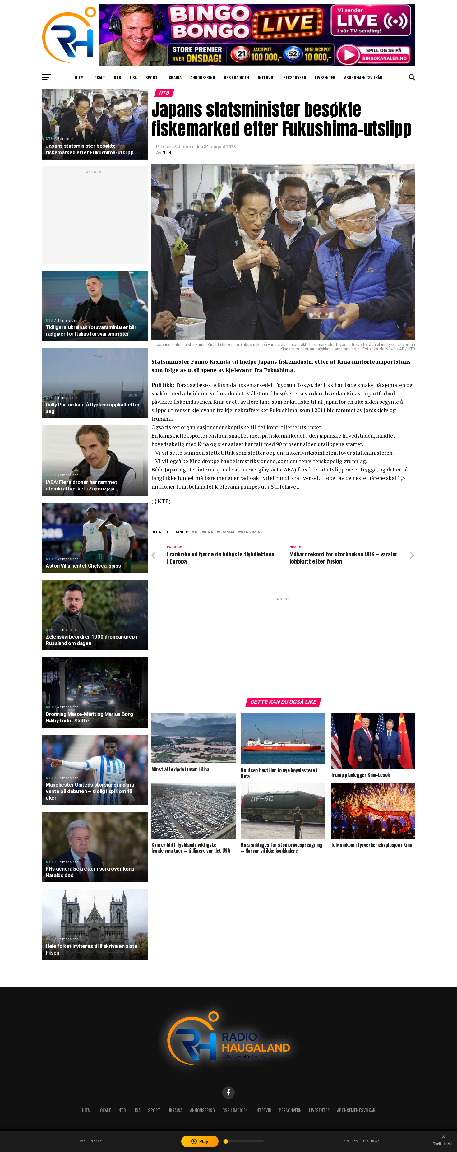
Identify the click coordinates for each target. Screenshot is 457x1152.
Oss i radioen (236, 77)
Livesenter (325, 77)
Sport (151, 77)
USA (133, 77)
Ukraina (174, 77)
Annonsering (202, 77)
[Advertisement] (95, 218)
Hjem (79, 77)
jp (196, 532)
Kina (208, 532)
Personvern (294, 77)
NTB (117, 77)
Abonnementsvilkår (363, 77)
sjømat (227, 532)
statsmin (251, 532)
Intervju (266, 77)
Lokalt (98, 77)
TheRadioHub (443, 1143)
